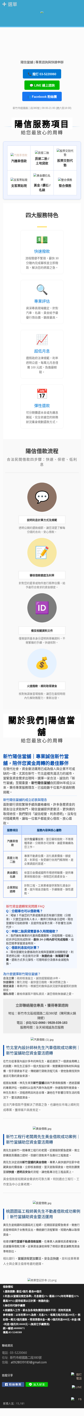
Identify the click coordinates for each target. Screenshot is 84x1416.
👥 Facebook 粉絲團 (42, 96)
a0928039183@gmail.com (29, 1362)
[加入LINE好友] (37, 1384)
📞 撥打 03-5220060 (42, 74)
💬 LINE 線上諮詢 (42, 85)
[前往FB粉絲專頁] (13, 1384)
